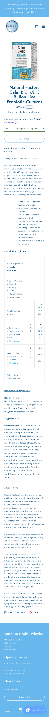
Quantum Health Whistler (20, 712)
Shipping (12, 112)
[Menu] (43, 26)
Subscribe (24, 697)
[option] (24, 364)
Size (6, 128)
